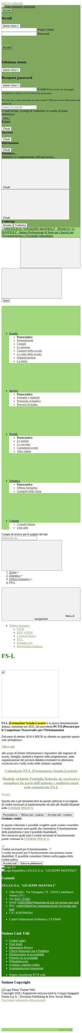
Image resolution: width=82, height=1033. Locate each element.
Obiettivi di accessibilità (23, 957)
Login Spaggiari (20, 103)
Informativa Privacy (21, 947)
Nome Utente (46, 29)
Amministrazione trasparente (26, 968)
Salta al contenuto (12, 3)
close (6, 300)
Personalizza (10, 814)
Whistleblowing (18, 961)
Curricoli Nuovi (26, 636)
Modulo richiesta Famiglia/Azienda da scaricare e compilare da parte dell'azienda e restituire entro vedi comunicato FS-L (41, 783)
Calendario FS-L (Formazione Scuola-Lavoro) (41, 771)
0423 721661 (22, 899)
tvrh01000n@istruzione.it (48, 902)
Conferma (20, 225)
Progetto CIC (25, 643)
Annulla (7, 225)
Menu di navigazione (55, 617)
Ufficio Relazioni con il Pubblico (29, 951)
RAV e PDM (25, 632)
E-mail (42, 89)
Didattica (14, 575)
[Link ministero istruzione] (18, 6)
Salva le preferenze (31, 863)
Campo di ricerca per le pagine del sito (25, 534)
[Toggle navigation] (32, 283)
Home (13, 572)
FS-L (20, 639)
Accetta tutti (60, 814)
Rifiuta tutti (32, 814)
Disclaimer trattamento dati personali (23, 1000)
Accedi (7, 10)
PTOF (20, 629)
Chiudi (6, 128)
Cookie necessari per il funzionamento (25, 849)
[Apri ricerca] (50, 253)
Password (43, 33)
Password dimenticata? (15, 40)
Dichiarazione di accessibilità (26, 954)
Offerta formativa (19, 579)
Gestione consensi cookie (24, 964)
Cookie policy (17, 940)
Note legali (15, 944)
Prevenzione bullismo (30, 646)
